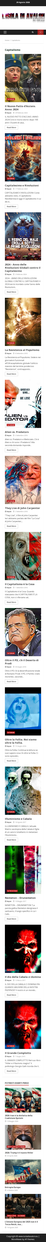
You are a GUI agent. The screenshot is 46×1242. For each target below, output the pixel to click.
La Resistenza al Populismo (23, 322)
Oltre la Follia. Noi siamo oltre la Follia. (23, 711)
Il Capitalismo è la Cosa (23, 556)
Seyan (9, 113)
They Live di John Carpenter (23, 480)
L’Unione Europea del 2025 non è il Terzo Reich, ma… (23, 1206)
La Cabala (10, 99)
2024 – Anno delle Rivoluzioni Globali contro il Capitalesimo (23, 236)
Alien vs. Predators (23, 404)
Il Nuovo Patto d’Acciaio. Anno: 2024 (23, 78)
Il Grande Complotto (23, 1025)
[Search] (32, 32)
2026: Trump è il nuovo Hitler (23, 1137)
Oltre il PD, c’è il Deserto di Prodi (23, 632)
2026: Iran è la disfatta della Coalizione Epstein (23, 1100)
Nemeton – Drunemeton (23, 870)
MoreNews (16, 1239)
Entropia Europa (23, 1171)
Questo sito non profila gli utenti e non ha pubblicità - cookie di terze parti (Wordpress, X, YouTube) (41, 32)
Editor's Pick (11, 1109)
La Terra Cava (12, 891)
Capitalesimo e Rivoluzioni (23, 157)
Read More (11, 127)
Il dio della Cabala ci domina (23, 949)
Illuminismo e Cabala (23, 791)
